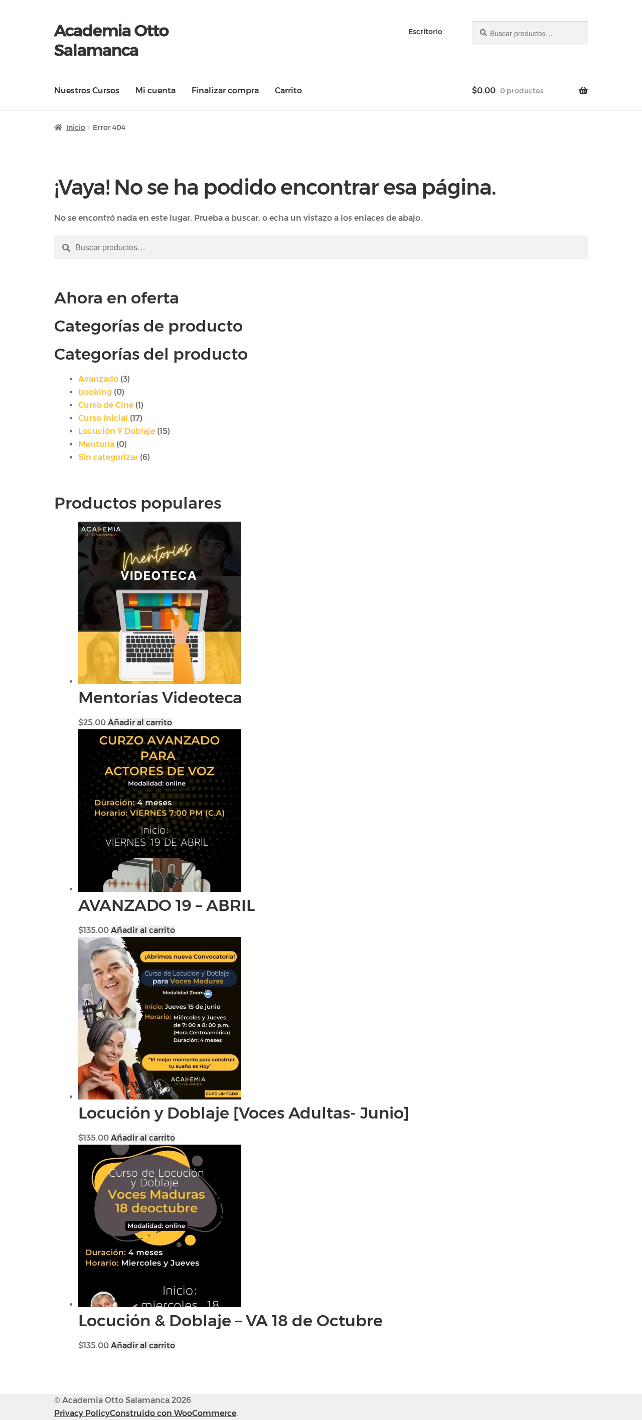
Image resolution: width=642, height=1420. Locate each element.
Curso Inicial (103, 418)
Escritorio (425, 31)
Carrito (288, 90)
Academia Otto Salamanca (111, 40)
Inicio (75, 127)
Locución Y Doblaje (116, 431)
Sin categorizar (108, 457)
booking (95, 392)
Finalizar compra (225, 90)
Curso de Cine (105, 405)
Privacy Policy (82, 1413)
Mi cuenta (155, 90)
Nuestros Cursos (86, 90)
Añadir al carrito (140, 722)
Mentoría (96, 444)
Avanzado (98, 379)
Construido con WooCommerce (173, 1413)
